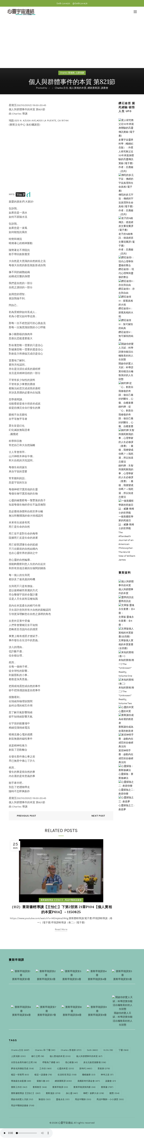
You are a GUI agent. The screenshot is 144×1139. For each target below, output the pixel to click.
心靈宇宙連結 (65, 1122)
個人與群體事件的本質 (126, 591)
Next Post (98, 815)
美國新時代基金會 (88, 1081)
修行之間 (37, 1056)
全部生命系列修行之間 (24, 1062)
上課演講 (80, 73)
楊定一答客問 (20, 1074)
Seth (92, 1050)
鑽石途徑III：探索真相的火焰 (126, 312)
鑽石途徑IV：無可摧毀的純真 (126, 336)
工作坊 (45, 1068)
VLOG (108, 1050)
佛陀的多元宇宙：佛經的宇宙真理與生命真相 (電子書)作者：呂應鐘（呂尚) (126, 204)
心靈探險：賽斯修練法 (126, 776)
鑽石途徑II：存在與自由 (127, 290)
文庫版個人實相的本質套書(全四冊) (126, 644)
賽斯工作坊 (19, 1087)
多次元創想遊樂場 (94, 1062)
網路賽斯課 (93, 87)
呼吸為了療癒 (51, 1062)
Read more (61, 929)
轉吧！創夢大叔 (93, 1093)
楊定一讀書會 (43, 1074)
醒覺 (114, 1093)
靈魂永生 (63, 1099)
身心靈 (72, 1093)
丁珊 (124, 1050)
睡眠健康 (89, 1074)
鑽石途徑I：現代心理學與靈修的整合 (126, 273)
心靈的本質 (65, 1068)
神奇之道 (107, 1074)
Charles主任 (61, 87)
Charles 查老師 (67, 73)
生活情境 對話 (67, 1074)
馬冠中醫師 (83, 1099)
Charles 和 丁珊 (45, 1050)
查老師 (104, 1068)
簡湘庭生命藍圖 (21, 1081)
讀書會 (104, 87)
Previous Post (26, 815)
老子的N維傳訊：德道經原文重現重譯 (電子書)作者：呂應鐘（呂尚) (127, 243)
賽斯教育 (40, 1087)
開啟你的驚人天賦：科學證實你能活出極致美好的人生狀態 (122, 1019)
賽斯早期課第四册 (84, 1087)
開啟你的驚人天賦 (22, 1099)
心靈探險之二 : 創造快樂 (126, 791)
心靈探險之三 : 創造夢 (126, 807)
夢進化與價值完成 (22, 1068)
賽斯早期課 (60, 1087)
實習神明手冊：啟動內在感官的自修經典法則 (126, 756)
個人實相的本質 (77, 87)
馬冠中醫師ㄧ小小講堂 (110, 1099)
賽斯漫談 (53, 1093)
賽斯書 (107, 1087)
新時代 (85, 1068)
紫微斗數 (43, 1081)
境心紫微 (71, 1062)
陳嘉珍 (45, 1099)
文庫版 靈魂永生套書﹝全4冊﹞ (126, 620)
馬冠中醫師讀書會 (73, 900)
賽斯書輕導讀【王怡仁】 (52, 900)
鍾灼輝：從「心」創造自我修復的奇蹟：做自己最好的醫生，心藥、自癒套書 (126, 416)
